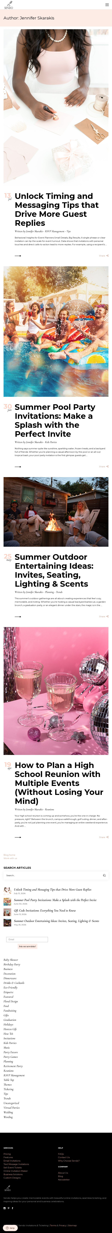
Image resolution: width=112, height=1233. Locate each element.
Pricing (7, 1154)
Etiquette (8, 992)
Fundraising (10, 1010)
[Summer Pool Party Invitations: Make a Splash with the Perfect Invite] (56, 331)
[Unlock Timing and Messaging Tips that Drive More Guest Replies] (56, 107)
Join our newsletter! (27, 946)
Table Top (9, 1080)
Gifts (6, 1015)
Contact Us (64, 1157)
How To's (8, 1033)
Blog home (9, 855)
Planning (49, 592)
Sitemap (72, 1225)
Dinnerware (10, 978)
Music (7, 1047)
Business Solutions (13, 1174)
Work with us (10, 858)
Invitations (9, 1038)
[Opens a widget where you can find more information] (10, 1228)
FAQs (61, 1154)
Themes (8, 1084)
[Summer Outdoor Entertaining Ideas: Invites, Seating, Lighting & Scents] (56, 512)
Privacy (63, 1225)
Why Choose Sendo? (69, 1160)
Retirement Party (13, 1066)
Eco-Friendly (10, 987)
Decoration (9, 973)
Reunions (49, 809)
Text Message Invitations (16, 1164)
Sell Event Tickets (13, 1167)
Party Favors (11, 1052)
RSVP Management (54, 231)
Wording (8, 1117)
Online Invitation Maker (16, 1171)
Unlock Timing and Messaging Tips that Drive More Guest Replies (57, 209)
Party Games (11, 1056)
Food (6, 1006)
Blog (60, 1176)
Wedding (8, 1112)
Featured (8, 996)
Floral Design (11, 1001)
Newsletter (64, 1179)
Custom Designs (12, 1177)
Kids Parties (51, 442)
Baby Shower (11, 959)
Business (8, 969)
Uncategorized (11, 1103)
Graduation (10, 1020)
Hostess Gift (10, 1029)
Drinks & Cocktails (14, 983)
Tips (69, 231)
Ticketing (8, 1089)
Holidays (8, 1024)
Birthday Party (12, 964)
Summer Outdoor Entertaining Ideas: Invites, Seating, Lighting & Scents (54, 570)
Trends (59, 592)
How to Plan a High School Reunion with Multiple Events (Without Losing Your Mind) (59, 783)
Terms (53, 1225)
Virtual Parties (12, 1107)
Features (8, 1157)
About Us (63, 1173)
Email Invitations (12, 1160)
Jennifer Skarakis (34, 231)
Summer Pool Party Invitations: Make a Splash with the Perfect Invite (55, 420)
